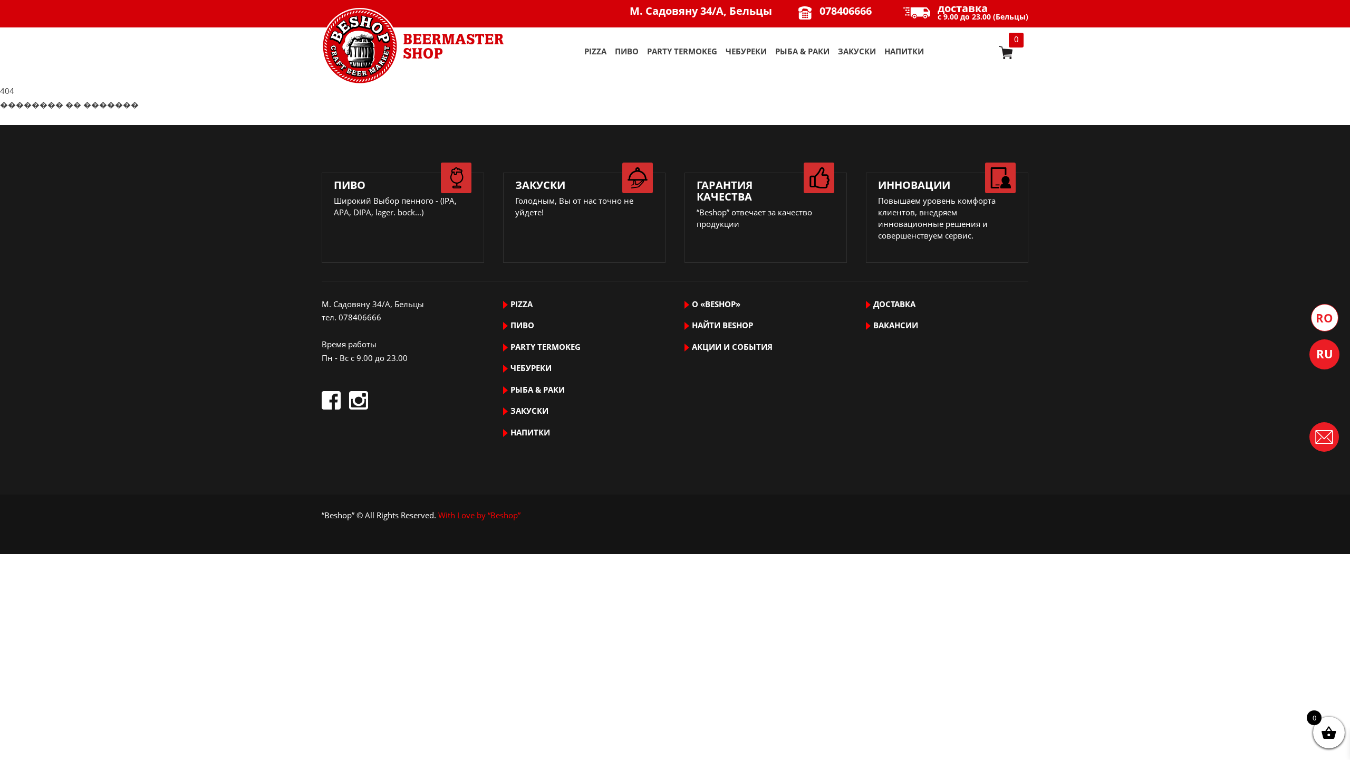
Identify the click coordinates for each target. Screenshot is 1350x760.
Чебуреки (746, 51)
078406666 (845, 11)
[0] (1005, 52)
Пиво (627, 51)
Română (1324, 317)
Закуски (857, 51)
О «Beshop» (716, 304)
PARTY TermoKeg (682, 51)
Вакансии (895, 325)
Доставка (894, 304)
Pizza (595, 51)
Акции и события (732, 346)
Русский (1324, 354)
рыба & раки (802, 51)
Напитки (904, 51)
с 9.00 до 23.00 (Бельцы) (983, 12)
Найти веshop (722, 325)
